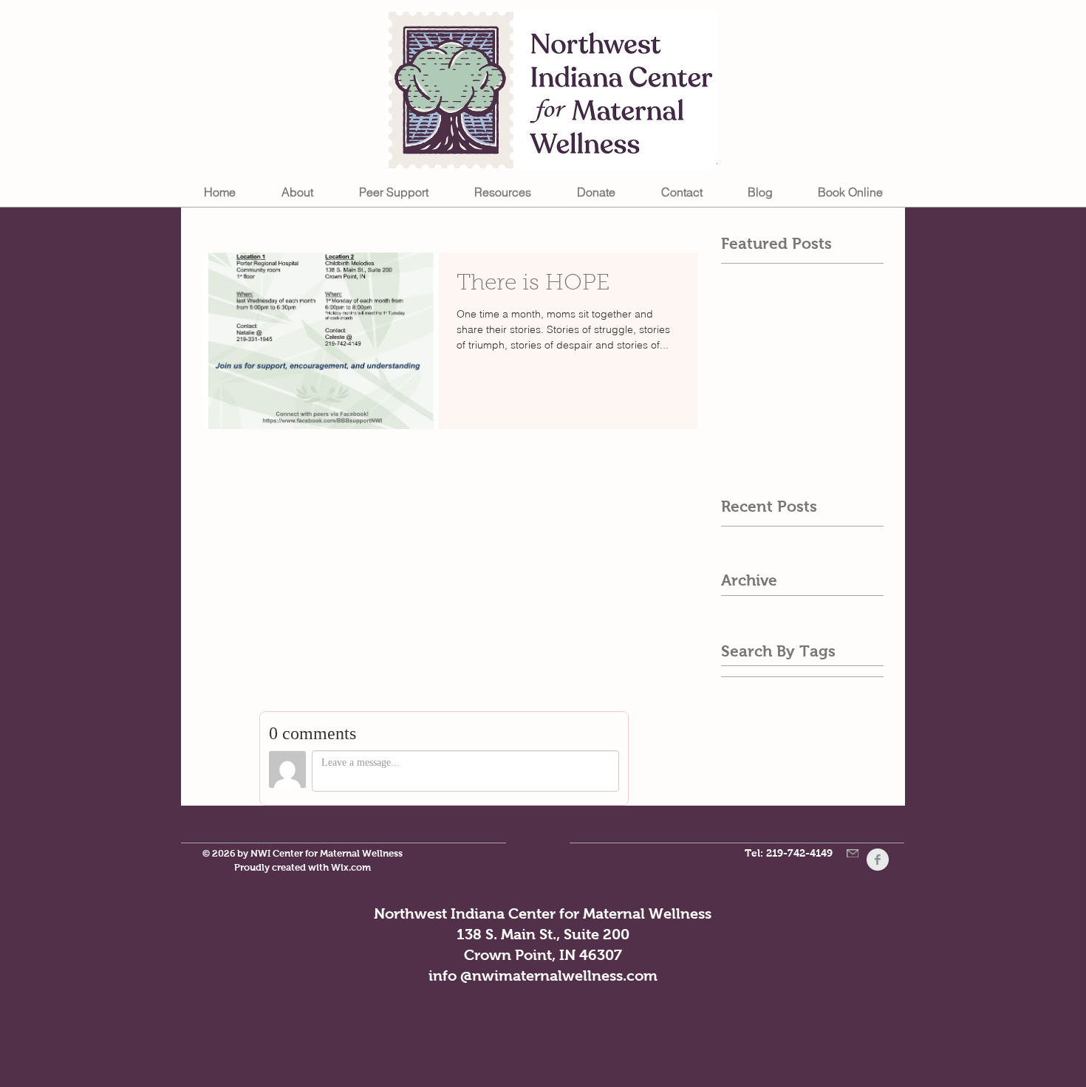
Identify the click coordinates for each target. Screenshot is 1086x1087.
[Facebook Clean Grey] (878, 859)
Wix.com (351, 867)
